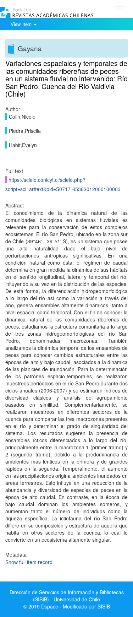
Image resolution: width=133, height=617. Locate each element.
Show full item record (28, 561)
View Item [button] (22, 24)
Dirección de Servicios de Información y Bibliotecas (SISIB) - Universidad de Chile (67, 596)
